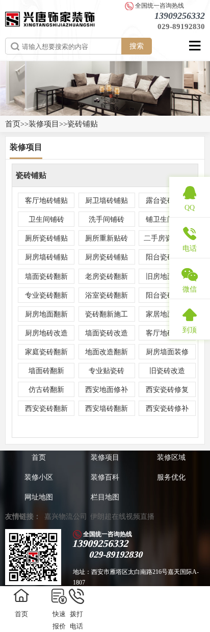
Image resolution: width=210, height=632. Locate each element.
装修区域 (171, 457)
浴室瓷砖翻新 (106, 295)
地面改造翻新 (106, 352)
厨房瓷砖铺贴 (106, 257)
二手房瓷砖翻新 (169, 238)
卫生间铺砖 (46, 219)
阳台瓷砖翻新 (167, 295)
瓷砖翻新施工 (106, 314)
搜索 (136, 46)
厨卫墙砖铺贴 (106, 200)
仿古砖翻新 (46, 389)
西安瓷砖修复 (167, 389)
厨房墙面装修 (167, 352)
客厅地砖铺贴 (46, 200)
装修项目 (44, 124)
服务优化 (171, 477)
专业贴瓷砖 (106, 371)
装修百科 (105, 477)
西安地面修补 (106, 389)
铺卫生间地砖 (167, 219)
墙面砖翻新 (46, 371)
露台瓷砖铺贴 (167, 200)
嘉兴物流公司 (65, 516)
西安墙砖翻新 (106, 408)
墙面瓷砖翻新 (46, 276)
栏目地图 (105, 497)
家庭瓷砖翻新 (46, 352)
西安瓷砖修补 (167, 408)
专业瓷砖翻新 (46, 295)
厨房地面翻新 (46, 314)
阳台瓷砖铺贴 (167, 257)
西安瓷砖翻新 (46, 408)
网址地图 (38, 497)
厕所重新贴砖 (106, 238)
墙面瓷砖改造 (106, 333)
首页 (12, 124)
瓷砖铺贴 (82, 124)
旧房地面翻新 (167, 276)
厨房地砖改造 (46, 333)
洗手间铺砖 (106, 219)
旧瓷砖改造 (167, 371)
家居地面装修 (167, 314)
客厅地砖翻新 (167, 333)
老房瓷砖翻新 (106, 276)
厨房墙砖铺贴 (46, 257)
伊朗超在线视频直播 (122, 516)
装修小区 (38, 477)
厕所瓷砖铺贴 (46, 238)
